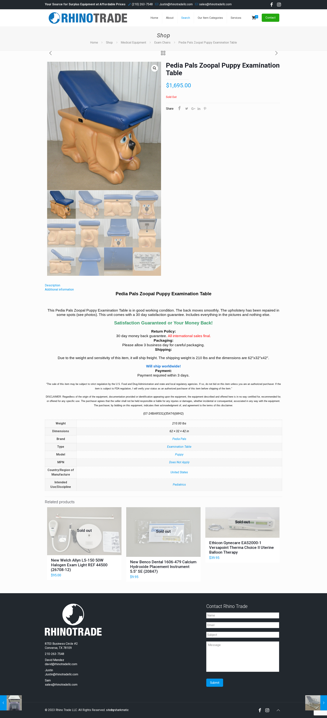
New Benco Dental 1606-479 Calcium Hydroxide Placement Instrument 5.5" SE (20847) (163, 567)
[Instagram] (279, 5)
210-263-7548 (54, 654)
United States (179, 472)
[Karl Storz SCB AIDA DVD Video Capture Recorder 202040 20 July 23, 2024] (11, 702)
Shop (109, 42)
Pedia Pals (179, 439)
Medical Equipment (133, 42)
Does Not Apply (179, 462)
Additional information (59, 289)
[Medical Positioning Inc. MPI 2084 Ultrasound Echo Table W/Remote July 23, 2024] (316, 702)
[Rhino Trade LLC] (88, 17)
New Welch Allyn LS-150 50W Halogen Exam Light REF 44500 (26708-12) (79, 565)
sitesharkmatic (117, 710)
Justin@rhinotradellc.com (176, 4)
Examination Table (179, 446)
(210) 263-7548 (142, 4)
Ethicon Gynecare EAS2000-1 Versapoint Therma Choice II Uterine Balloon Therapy (241, 548)
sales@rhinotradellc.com (215, 4)
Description (52, 285)
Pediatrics (179, 484)
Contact (270, 17)
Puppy (179, 454)
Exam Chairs (162, 42)
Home (94, 42)
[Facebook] (271, 5)
